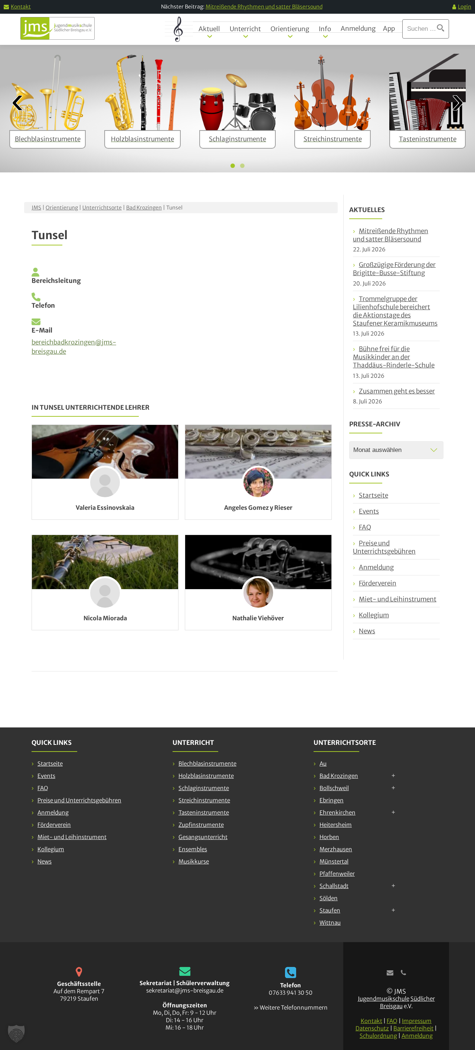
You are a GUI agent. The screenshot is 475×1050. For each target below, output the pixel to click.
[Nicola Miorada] (105, 562)
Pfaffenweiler (337, 873)
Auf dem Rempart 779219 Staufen (78, 995)
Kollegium (374, 615)
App (389, 28)
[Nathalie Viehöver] (258, 562)
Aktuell (209, 29)
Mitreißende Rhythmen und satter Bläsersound (264, 6)
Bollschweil (334, 788)
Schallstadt (334, 885)
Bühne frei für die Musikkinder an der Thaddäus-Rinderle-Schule (394, 357)
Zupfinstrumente (201, 824)
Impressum (417, 1020)
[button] (16, 1033)
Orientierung (290, 29)
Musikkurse (193, 861)
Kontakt (21, 6)
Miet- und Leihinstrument (397, 599)
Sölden (329, 898)
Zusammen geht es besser (397, 391)
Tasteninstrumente (203, 812)
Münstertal (334, 861)
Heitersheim (336, 824)
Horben (329, 837)
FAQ (365, 527)
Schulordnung (378, 1035)
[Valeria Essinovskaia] (105, 452)
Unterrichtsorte (102, 207)
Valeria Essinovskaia (105, 507)
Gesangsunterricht (202, 837)
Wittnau (330, 922)
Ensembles (192, 849)
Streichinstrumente (204, 800)
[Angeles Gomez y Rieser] (258, 452)
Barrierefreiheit (413, 1028)
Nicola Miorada (105, 618)
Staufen (330, 910)
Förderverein (377, 583)
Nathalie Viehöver (258, 618)
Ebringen (332, 800)
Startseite (373, 495)
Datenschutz (372, 1028)
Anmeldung (358, 28)
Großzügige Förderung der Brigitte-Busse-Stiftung (394, 269)
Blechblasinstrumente (207, 763)
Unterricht (245, 29)
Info (325, 29)
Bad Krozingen (144, 207)
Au (323, 763)
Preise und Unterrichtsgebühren (384, 547)
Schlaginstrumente (203, 788)
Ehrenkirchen (338, 812)
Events (369, 511)
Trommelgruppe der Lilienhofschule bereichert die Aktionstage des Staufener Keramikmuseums (395, 311)
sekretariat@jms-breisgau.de (184, 990)
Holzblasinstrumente (206, 775)
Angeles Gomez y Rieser (258, 507)
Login (464, 6)
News (367, 631)
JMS (36, 207)
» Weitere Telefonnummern (290, 1007)
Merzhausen (336, 849)
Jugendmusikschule (383, 998)
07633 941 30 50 (290, 992)
